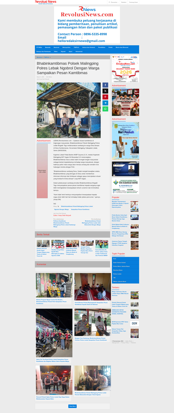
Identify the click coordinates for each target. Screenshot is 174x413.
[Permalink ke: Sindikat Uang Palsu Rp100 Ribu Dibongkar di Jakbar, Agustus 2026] (57, 244)
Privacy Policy (125, 342)
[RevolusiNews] (45, 2)
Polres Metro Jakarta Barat (121, 266)
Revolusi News (117, 270)
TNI (114, 277)
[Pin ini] (105, 96)
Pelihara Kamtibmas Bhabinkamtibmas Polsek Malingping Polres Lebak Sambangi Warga (64, 222)
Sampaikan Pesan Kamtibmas (80, 209)
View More (72, 406)
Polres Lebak (117, 274)
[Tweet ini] (105, 91)
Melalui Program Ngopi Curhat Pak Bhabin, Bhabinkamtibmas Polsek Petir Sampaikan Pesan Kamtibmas (51, 301)
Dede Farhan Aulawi (119, 262)
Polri (114, 258)
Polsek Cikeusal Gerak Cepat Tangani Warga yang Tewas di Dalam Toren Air (43, 252)
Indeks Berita (128, 341)
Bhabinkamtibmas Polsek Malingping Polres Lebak (77, 206)
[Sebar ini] (105, 85)
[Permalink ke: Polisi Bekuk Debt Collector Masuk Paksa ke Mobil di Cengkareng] (72, 243)
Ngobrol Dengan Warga (61, 209)
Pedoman (133, 342)
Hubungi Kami (115, 342)
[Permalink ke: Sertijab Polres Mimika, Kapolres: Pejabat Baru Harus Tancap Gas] (87, 243)
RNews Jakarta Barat (119, 281)
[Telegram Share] (105, 102)
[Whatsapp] (105, 108)
